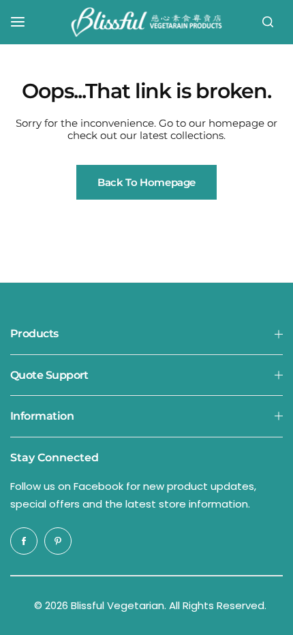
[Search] (268, 22)
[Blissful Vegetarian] (146, 22)
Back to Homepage (146, 182)
